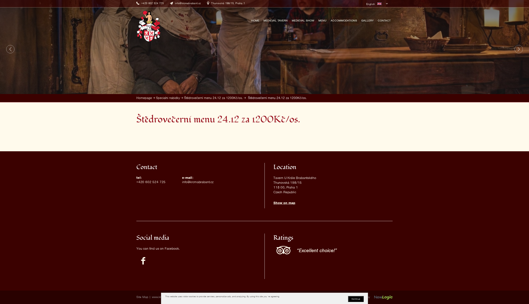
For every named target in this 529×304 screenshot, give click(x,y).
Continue (355, 298)
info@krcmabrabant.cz (197, 182)
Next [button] (519, 49)
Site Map (142, 297)
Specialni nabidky (168, 98)
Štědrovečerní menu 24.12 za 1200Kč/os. (213, 98)
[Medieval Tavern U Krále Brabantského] (148, 26)
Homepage (144, 98)
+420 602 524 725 (151, 182)
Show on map (284, 203)
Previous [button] (10, 49)
